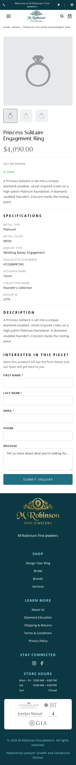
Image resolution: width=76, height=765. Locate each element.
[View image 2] (26, 116)
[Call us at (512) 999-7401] (5, 4)
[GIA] (38, 723)
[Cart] (70, 16)
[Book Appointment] (71, 4)
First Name (13, 375)
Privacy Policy (38, 641)
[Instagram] (34, 663)
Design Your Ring (38, 563)
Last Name (12, 393)
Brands (38, 579)
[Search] (62, 16)
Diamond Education (38, 617)
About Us (38, 610)
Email (9, 411)
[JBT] (50, 705)
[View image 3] (42, 116)
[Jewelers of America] (53, 714)
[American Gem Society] (29, 705)
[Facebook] (42, 663)
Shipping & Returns (38, 625)
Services (38, 586)
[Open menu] (8, 16)
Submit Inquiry (38, 479)
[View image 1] (10, 116)
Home (6, 27)
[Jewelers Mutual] (30, 714)
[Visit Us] (58, 4)
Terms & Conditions (38, 633)
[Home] (36, 16)
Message (10, 446)
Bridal (38, 571)
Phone (8, 428)
